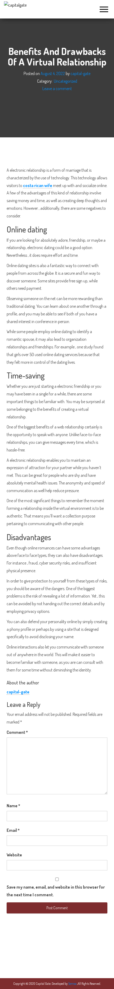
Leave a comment (57, 88)
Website (14, 854)
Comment (17, 732)
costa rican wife (37, 185)
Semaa (72, 984)
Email (13, 830)
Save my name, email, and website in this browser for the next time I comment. (56, 890)
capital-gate (80, 73)
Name (13, 805)
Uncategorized (65, 81)
